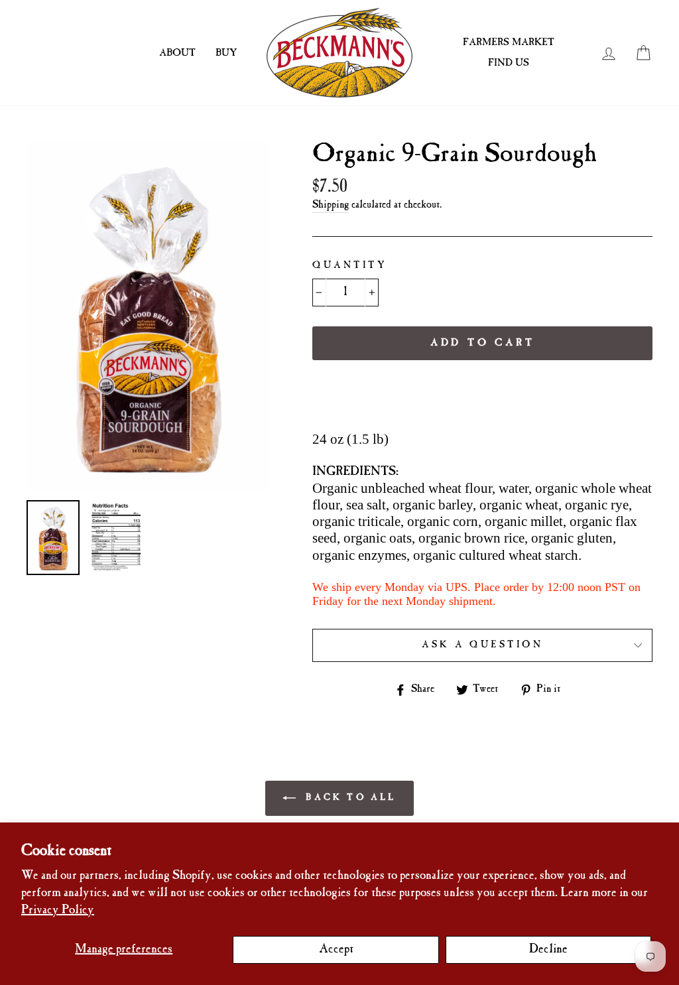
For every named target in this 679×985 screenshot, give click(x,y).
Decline (548, 949)
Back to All (348, 798)
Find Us (508, 63)
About (177, 53)
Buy (226, 53)
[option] (148, 316)
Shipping (330, 205)
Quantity (349, 265)
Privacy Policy (57, 910)
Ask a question (482, 645)
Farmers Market (508, 42)
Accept (336, 949)
